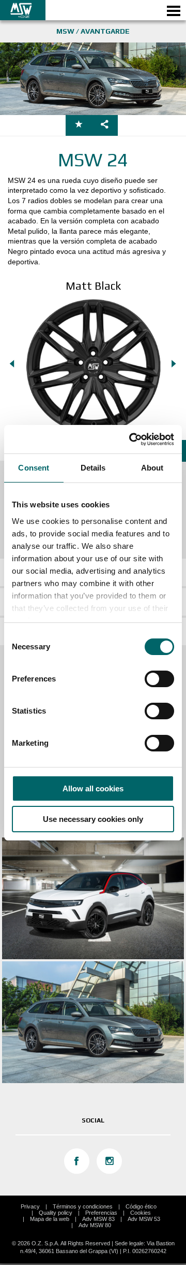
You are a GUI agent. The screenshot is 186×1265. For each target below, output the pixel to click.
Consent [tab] (33, 467)
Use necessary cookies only (93, 819)
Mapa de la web (49, 1219)
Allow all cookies (93, 788)
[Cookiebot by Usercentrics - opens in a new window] (131, 439)
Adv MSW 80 (95, 1225)
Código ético (141, 1206)
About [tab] (152, 467)
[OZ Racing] (46, 10)
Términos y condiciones (83, 1206)
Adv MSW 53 (144, 1219)
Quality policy (55, 1213)
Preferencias (101, 1213)
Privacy (30, 1206)
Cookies (140, 1213)
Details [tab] (93, 467)
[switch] (159, 679)
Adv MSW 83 (98, 1219)
